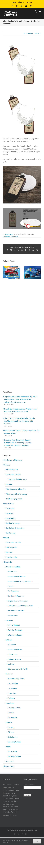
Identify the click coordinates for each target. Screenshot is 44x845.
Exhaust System (14, 659)
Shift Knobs (12, 737)
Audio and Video (13, 567)
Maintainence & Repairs (15, 489)
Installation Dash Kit (16, 610)
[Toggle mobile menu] (40, 11)
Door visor (12, 693)
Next (37, 33)
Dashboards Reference (17, 479)
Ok (37, 841)
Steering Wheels (14, 742)
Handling (10, 703)
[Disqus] (22, 305)
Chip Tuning (12, 654)
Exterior (9, 674)
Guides (7, 465)
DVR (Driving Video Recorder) (20, 606)
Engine (9, 640)
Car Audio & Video (13, 474)
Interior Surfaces (15, 635)
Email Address (29, 785)
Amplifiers (12, 571)
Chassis (11, 712)
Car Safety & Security (14, 528)
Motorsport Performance (16, 494)
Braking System (14, 708)
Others (11, 732)
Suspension (12, 717)
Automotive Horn (15, 649)
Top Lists (9, 761)
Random (9, 552)
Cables (10, 586)
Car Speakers (13, 591)
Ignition (11, 664)
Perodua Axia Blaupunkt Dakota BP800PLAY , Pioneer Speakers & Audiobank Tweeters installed (18, 442)
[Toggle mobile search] (36, 11)
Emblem (11, 698)
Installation (9, 503)
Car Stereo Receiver (16, 596)
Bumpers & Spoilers (16, 678)
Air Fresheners (12, 469)
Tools (8, 746)
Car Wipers (10, 533)
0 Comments (14, 236)
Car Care (9, 484)
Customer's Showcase (13, 460)
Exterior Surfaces (15, 630)
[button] (4, 184)
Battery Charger (14, 756)
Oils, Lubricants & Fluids (18, 669)
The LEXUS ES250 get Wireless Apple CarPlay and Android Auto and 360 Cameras (19, 421)
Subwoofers (13, 615)
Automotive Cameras (16, 576)
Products (8, 562)
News (6, 538)
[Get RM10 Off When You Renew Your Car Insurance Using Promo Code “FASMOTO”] (11, 267)
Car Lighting (11, 518)
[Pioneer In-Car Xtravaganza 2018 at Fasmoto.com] (32, 267)
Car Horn (9, 513)
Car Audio (10, 508)
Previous (29, 33)
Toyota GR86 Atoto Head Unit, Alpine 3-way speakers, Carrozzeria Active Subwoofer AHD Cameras (20, 399)
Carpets (11, 727)
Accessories (12, 751)
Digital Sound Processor (18, 601)
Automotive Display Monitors (20, 581)
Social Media (11, 557)
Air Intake (12, 644)
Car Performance (13, 523)
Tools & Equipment (14, 499)
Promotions (6, 236)
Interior (9, 722)
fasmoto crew (8, 234)
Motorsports (11, 547)
